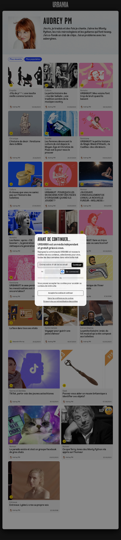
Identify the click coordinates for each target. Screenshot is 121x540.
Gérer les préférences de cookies (60, 299)
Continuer (77, 265)
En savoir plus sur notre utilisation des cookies (60, 302)
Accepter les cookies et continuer (60, 293)
